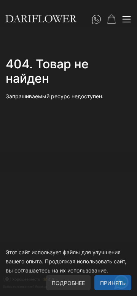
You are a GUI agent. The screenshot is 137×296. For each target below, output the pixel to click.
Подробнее (68, 283)
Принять (113, 283)
